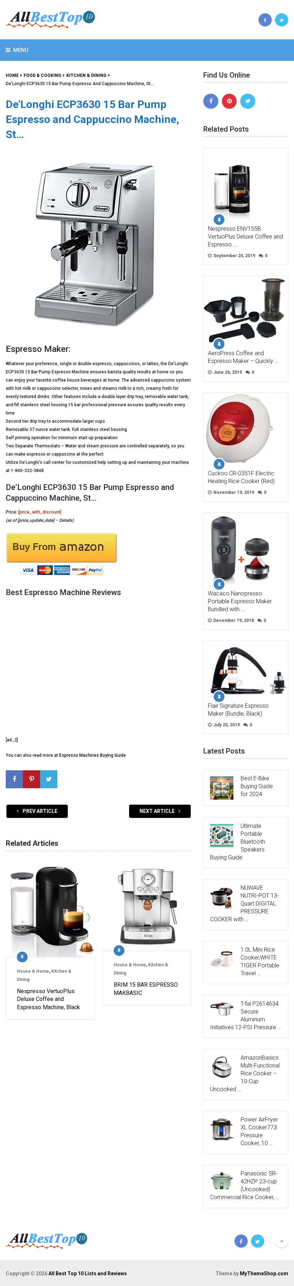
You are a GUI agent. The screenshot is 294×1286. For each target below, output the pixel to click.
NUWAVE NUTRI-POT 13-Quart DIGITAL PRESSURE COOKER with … (244, 903)
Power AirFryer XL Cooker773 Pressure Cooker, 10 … (259, 1131)
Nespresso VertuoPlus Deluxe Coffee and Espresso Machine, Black (48, 999)
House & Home (33, 971)
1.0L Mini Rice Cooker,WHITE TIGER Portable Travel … (260, 961)
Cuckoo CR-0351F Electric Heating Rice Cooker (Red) (241, 477)
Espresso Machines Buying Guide (92, 755)
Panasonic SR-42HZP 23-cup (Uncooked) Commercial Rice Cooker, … (244, 1185)
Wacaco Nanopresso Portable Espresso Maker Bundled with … (240, 601)
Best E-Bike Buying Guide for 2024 (257, 786)
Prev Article (39, 811)
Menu (20, 50)
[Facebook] (210, 101)
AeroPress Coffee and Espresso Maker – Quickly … (243, 357)
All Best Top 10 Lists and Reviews (87, 1273)
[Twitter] (247, 101)
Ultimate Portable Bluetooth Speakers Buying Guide (237, 842)
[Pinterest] (229, 101)
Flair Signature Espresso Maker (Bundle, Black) (238, 709)
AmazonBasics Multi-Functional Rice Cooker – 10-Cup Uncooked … (245, 1073)
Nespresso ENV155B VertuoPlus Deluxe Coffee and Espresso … (245, 236)
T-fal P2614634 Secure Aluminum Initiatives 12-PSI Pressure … (245, 1015)
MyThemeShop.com (264, 1273)
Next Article (157, 811)
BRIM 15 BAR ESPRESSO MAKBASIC (146, 988)
